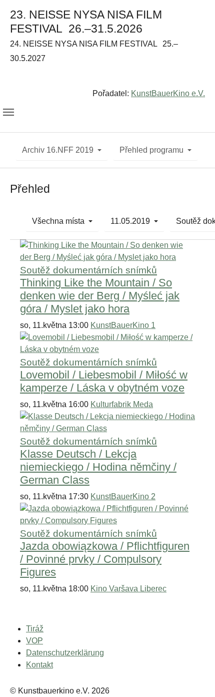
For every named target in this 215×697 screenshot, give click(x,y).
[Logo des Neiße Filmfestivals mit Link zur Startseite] (107, 78)
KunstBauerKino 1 (123, 325)
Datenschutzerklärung (65, 652)
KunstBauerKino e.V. (168, 93)
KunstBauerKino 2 (123, 496)
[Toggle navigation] (8, 112)
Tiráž (35, 628)
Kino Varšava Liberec (128, 588)
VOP (34, 640)
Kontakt (39, 664)
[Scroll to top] (193, 675)
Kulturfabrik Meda (121, 404)
